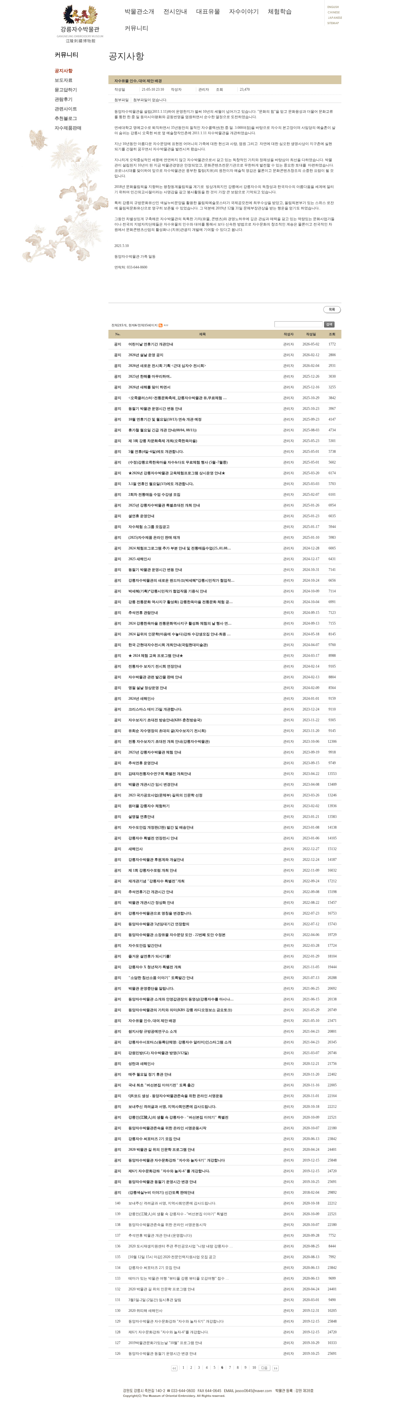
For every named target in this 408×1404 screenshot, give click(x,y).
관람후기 (64, 99)
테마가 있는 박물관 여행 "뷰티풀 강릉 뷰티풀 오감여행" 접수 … (178, 1278)
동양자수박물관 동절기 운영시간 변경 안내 (162, 1354)
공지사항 (64, 70)
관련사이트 (66, 108)
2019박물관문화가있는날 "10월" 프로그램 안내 (165, 1343)
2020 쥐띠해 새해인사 (145, 1311)
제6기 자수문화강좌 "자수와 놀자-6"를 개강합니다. (168, 1332)
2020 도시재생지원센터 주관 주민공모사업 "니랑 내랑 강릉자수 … (180, 1246)
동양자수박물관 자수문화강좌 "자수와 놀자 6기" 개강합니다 (176, 1321)
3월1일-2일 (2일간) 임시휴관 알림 (154, 1300)
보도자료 (64, 80)
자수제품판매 (68, 128)
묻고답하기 (66, 89)
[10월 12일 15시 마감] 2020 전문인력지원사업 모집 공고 (172, 1257)
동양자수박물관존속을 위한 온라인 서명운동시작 (167, 1225)
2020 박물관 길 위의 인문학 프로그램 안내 (161, 1289)
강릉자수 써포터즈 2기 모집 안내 (154, 1268)
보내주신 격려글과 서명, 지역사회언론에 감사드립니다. (172, 1203)
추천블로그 (66, 118)
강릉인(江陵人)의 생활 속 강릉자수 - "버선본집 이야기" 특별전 (177, 1214)
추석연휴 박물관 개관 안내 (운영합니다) (160, 1235)
